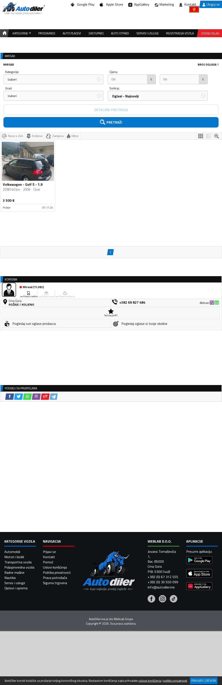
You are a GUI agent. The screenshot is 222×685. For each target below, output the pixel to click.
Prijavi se (49, 551)
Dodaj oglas (210, 33)
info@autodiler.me (161, 587)
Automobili (12, 551)
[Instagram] (162, 599)
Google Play (85, 4)
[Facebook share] (9, 396)
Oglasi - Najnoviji (125, 96)
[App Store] (199, 573)
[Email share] (45, 396)
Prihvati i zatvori (203, 680)
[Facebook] (151, 599)
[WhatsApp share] (27, 396)
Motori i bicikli (14, 556)
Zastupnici (96, 33)
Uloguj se (213, 4)
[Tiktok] (173, 599)
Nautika (10, 577)
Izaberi (12, 79)
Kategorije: (12, 71)
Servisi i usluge (147, 33)
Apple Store (113, 4)
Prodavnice (46, 33)
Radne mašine (14, 572)
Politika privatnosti (57, 572)
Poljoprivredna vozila (19, 567)
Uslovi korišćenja (55, 567)
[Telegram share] (54, 396)
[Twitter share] (18, 396)
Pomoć (48, 562)
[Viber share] (36, 396)
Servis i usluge (14, 582)
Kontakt (190, 4)
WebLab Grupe (123, 619)
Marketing (166, 4)
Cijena (113, 71)
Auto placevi (72, 33)
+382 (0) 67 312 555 (163, 576)
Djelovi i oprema (16, 588)
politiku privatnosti (175, 681)
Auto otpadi (120, 33)
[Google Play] (199, 560)
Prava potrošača (55, 577)
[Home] (4, 33)
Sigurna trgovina (55, 582)
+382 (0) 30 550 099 (163, 582)
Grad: (8, 88)
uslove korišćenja (150, 681)
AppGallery (140, 4)
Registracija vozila (180, 33)
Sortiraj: (114, 88)
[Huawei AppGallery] (199, 586)
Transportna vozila (18, 562)
